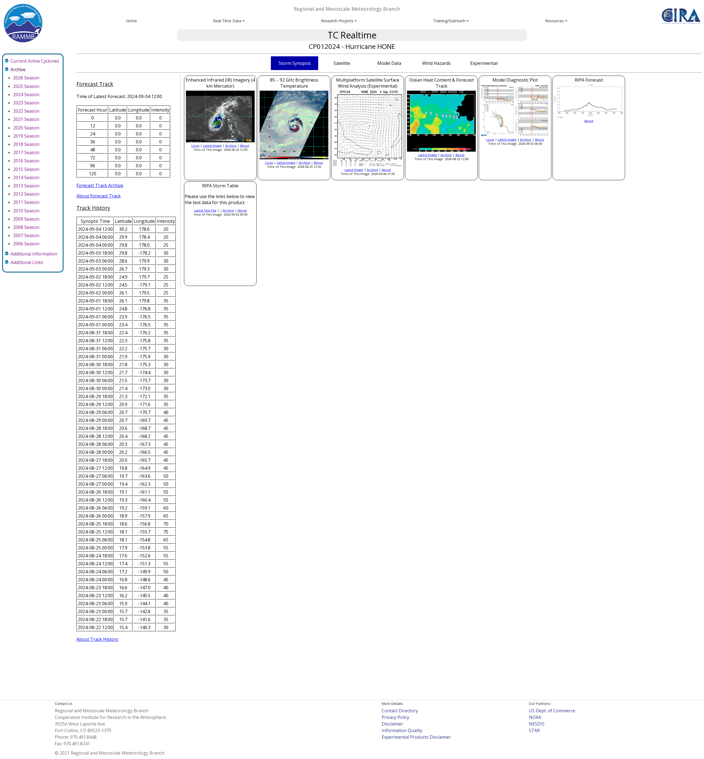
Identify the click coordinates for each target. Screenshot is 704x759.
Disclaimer (392, 724)
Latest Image (212, 145)
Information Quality (402, 730)
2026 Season (26, 78)
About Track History (97, 639)
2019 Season (26, 136)
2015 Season (26, 169)
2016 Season (26, 161)
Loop (195, 145)
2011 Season (26, 202)
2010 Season (26, 211)
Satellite (342, 63)
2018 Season (26, 144)
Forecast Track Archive (99, 185)
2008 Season (26, 227)
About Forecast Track (98, 196)
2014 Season (26, 177)
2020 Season (26, 128)
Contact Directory (400, 711)
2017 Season (26, 152)
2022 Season (26, 111)
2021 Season (26, 119)
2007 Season (26, 235)
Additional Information (33, 254)
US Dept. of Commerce (552, 711)
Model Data (389, 63)
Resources (554, 20)
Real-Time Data (227, 20)
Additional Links (26, 262)
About (244, 145)
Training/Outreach (449, 20)
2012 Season (26, 194)
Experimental (483, 63)
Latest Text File (205, 210)
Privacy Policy (395, 717)
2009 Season (26, 219)
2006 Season (26, 244)
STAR (534, 730)
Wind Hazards (436, 63)
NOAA (535, 717)
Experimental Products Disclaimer (416, 737)
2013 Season (26, 186)
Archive (231, 145)
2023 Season (26, 103)
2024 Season (26, 94)
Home (131, 20)
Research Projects (337, 20)
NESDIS (536, 724)
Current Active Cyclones (34, 61)
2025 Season (26, 86)
